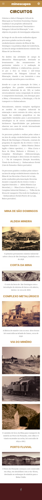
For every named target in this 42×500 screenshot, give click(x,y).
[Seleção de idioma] (38, 3)
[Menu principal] (3, 3)
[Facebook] (21, 489)
